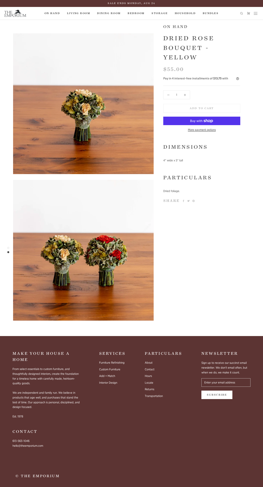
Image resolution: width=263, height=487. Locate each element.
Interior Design (108, 382)
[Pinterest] (193, 201)
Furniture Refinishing (112, 362)
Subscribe (217, 394)
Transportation (154, 396)
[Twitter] (188, 201)
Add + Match (107, 376)
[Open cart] (248, 13)
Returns (149, 389)
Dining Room (109, 13)
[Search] (241, 13)
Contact (149, 369)
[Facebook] (183, 201)
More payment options (202, 129)
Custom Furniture (109, 369)
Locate (149, 382)
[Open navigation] (255, 13)
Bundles (211, 13)
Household (185, 13)
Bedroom (136, 13)
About (148, 362)
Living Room (78, 13)
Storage (160, 13)
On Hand (52, 13)
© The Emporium (37, 476)
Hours (148, 376)
